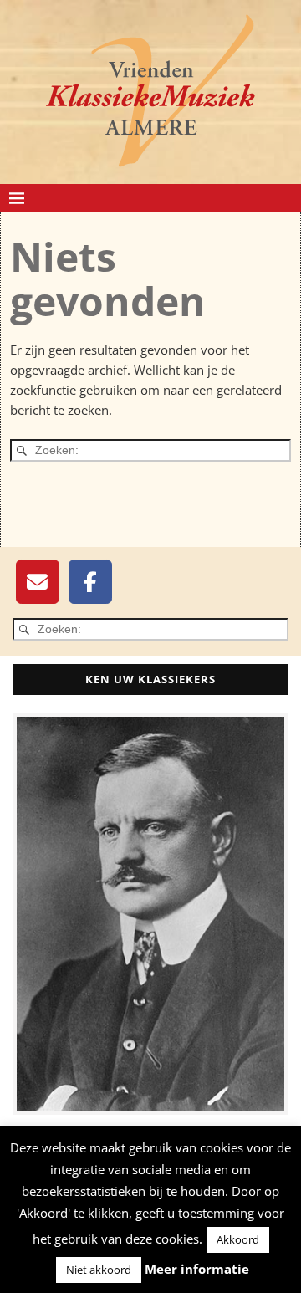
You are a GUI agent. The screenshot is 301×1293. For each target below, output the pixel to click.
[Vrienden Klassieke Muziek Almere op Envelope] (37, 582)
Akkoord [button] (238, 1239)
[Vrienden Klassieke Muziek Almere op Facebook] (90, 582)
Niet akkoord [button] (98, 1269)
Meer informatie (197, 1268)
